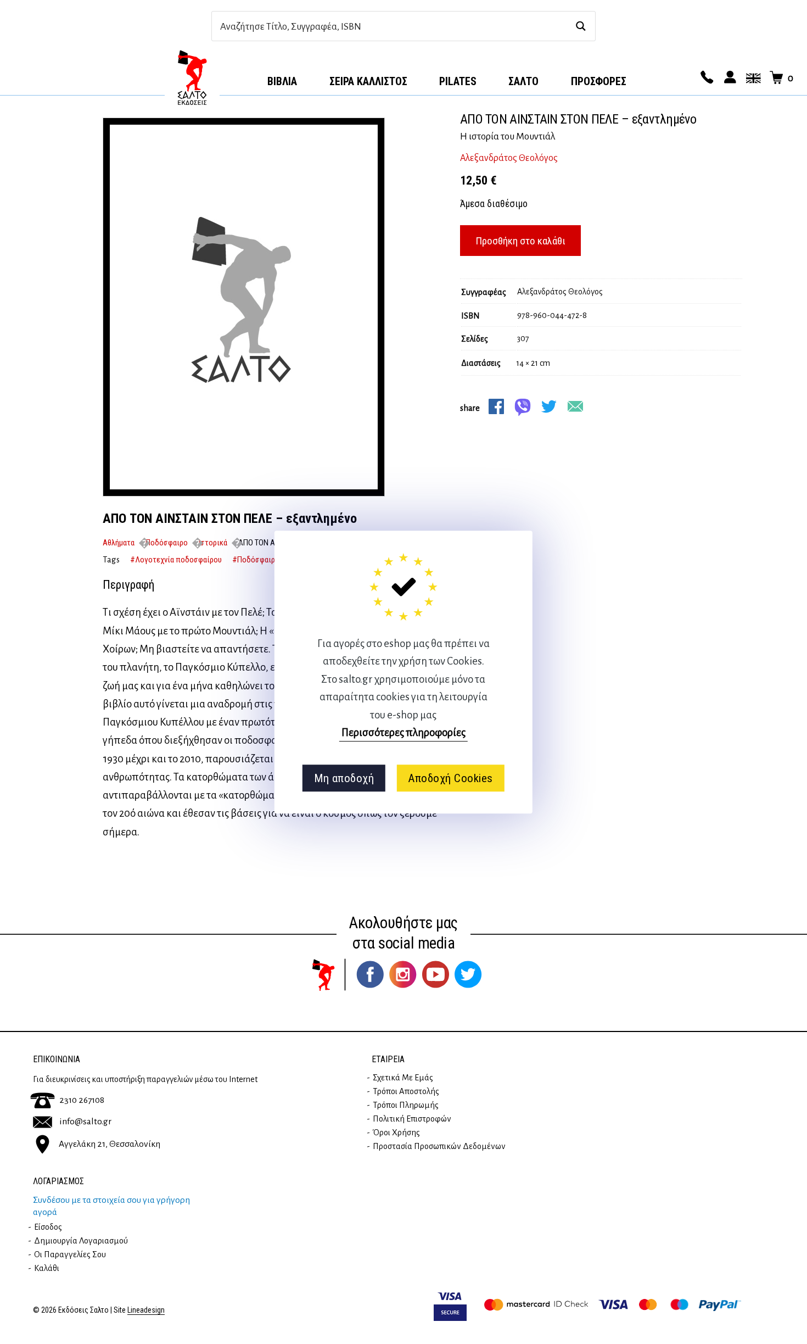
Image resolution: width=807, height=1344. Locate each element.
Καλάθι (46, 1268)
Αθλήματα (118, 543)
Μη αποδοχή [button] (344, 778)
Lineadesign (146, 1310)
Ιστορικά (213, 543)
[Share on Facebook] (496, 406)
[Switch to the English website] (752, 78)
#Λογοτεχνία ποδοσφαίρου (176, 560)
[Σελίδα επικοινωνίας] (705, 78)
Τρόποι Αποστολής (406, 1091)
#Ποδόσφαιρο (255, 560)
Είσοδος (48, 1227)
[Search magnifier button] (580, 26)
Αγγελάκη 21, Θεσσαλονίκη (109, 1144)
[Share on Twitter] (549, 406)
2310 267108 (81, 1100)
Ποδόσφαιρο (166, 543)
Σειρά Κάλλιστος (368, 81)
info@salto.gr (85, 1121)
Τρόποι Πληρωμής (406, 1105)
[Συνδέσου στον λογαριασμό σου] (728, 78)
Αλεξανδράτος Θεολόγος (509, 158)
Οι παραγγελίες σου (70, 1254)
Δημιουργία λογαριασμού (81, 1240)
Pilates (458, 81)
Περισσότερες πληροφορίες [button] (403, 732)
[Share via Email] (575, 406)
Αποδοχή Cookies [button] (450, 778)
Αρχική (192, 77)
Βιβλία (282, 81)
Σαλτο (523, 81)
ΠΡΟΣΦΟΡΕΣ (598, 81)
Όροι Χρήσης (396, 1132)
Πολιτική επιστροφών (412, 1118)
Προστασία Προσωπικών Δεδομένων (439, 1146)
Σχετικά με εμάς (403, 1077)
